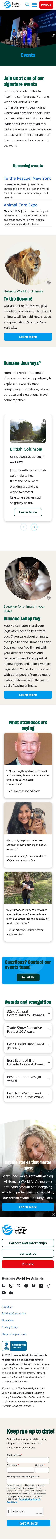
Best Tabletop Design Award (24, 1078)
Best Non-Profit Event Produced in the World (25, 1095)
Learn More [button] (28, 512)
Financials (7, 1320)
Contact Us (27, 1253)
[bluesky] (33, 1286)
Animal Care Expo (21, 205)
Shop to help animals (14, 1334)
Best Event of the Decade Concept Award (25, 1062)
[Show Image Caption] (53, 35)
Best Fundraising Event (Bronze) (25, 1046)
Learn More (28, 337)
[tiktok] (48, 1286)
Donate (46, 5)
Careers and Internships (28, 1243)
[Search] (28, 4)
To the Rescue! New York (27, 178)
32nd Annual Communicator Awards (25, 1013)
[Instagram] (11, 1286)
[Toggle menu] (34, 5)
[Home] (14, 1230)
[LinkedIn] (41, 1286)
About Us (7, 1306)
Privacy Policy (10, 1327)
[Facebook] (26, 1286)
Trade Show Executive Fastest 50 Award (24, 1029)
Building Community (14, 1313)
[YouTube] (4, 1293)
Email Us (28, 977)
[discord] (11, 1293)
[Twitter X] (19, 1286)
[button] (34, 527)
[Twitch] (4, 1286)
